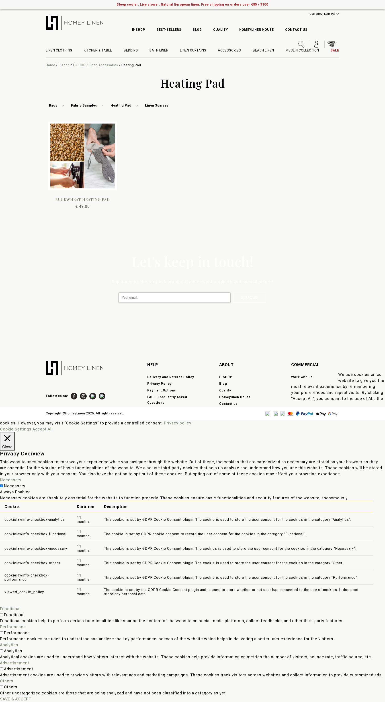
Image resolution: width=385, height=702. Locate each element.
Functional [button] (10, 608)
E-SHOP (138, 29)
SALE (335, 50)
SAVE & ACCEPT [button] (15, 699)
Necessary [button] (10, 480)
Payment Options (161, 390)
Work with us (302, 377)
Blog (197, 29)
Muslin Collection (302, 50)
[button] (324, 13)
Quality (220, 29)
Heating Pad (121, 105)
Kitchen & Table (98, 50)
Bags (53, 105)
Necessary (14, 486)
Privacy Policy (159, 383)
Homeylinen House (256, 29)
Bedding (131, 50)
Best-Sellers (169, 29)
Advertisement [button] (14, 663)
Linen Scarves (157, 105)
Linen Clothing (59, 50)
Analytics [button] (9, 644)
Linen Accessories (103, 65)
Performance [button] (13, 626)
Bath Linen (158, 50)
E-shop (64, 65)
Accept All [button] (43, 429)
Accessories (229, 50)
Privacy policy (177, 423)
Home (50, 65)
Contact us (296, 29)
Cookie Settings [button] (15, 429)
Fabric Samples (84, 105)
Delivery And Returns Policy (170, 377)
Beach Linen (263, 50)
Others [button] (6, 681)
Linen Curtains (193, 50)
